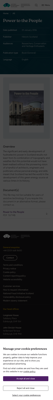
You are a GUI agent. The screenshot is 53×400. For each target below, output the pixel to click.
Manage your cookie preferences (25, 349)
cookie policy (29, 371)
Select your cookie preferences (26, 395)
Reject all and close (25, 388)
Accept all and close (25, 378)
